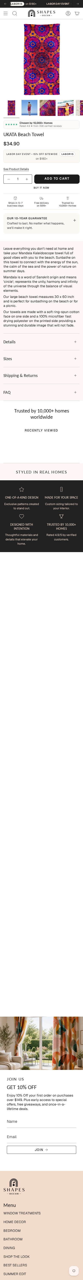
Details (9, 341)
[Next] (78, 4)
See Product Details (16, 169)
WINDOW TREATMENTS (22, 1213)
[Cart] (77, 13)
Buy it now (42, 187)
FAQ (6, 392)
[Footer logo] (14, 1186)
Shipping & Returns (20, 375)
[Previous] (5, 4)
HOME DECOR (14, 1222)
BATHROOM (13, 1239)
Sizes (7, 358)
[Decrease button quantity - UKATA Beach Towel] (9, 179)
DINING (9, 1248)
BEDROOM (12, 1230)
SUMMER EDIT (14, 1274)
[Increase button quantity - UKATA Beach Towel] (26, 179)
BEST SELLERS (15, 1265)
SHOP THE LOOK (16, 1256)
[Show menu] (5, 13)
